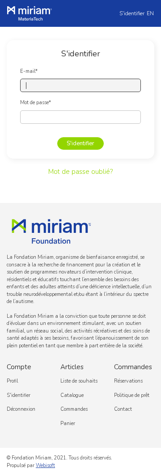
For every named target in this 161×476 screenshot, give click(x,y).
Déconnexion (21, 409)
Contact (123, 409)
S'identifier (131, 13)
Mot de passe (35, 102)
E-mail (29, 71)
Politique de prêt (131, 395)
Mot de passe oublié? (80, 171)
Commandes (74, 409)
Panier (67, 423)
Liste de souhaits (78, 381)
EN (150, 13)
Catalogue (72, 395)
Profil (12, 381)
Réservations (128, 381)
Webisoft (45, 465)
